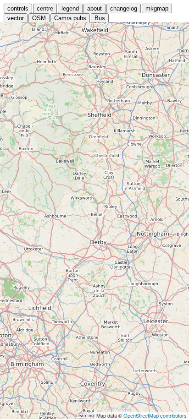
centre (45, 8)
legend (70, 8)
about (94, 8)
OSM (39, 18)
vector (15, 18)
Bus (99, 18)
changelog (123, 8)
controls (17, 8)
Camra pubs (70, 18)
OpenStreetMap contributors (155, 415)
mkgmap (156, 8)
